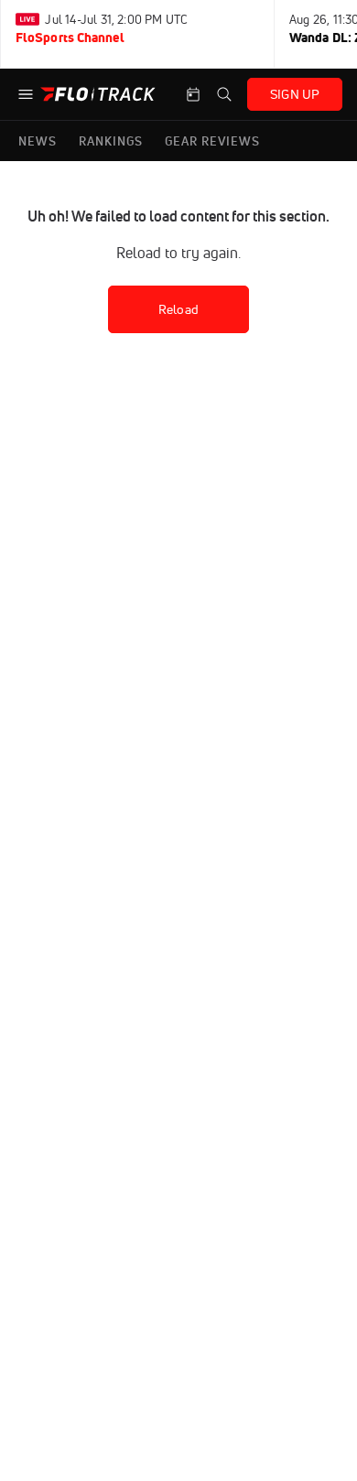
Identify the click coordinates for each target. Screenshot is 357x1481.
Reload (178, 309)
